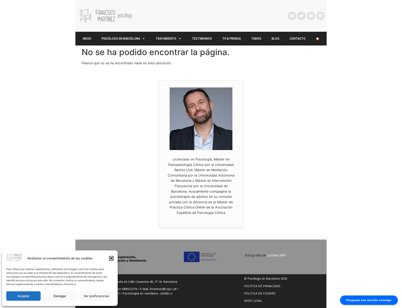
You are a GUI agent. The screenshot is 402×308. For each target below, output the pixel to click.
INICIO (87, 38)
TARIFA (256, 38)
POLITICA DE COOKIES (260, 293)
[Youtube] (311, 16)
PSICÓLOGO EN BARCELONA (121, 38)
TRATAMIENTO (166, 38)
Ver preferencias (96, 296)
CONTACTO (297, 38)
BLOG (275, 38)
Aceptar (23, 296)
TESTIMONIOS (202, 38)
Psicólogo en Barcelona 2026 (267, 278)
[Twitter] (301, 16)
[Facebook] (292, 16)
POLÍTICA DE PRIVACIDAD (262, 286)
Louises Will (276, 255)
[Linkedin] (320, 16)
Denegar (59, 296)
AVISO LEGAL (253, 301)
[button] (111, 258)
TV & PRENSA (231, 38)
